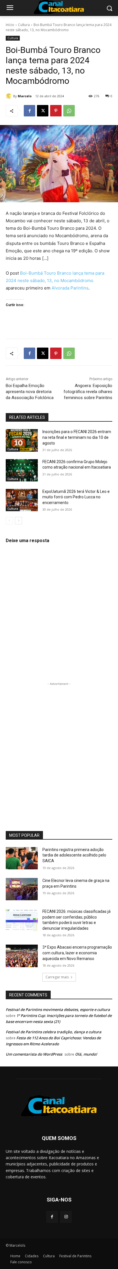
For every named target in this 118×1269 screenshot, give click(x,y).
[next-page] (18, 520)
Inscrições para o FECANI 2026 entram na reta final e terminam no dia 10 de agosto (76, 437)
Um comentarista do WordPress (34, 1054)
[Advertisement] (59, 746)
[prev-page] (9, 520)
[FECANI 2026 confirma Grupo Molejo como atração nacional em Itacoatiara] (22, 470)
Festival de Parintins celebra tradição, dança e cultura (53, 1031)
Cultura (24, 24)
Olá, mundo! (86, 1054)
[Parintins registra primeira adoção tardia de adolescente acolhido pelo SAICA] (22, 858)
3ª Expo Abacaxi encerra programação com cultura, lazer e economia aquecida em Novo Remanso (77, 953)
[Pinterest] (56, 110)
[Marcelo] (9, 96)
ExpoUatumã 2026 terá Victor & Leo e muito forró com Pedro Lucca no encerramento (76, 497)
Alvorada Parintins (70, 288)
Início (10, 24)
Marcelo (25, 96)
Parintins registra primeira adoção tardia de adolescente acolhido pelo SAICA (74, 855)
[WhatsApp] (69, 110)
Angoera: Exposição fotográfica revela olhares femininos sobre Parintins (88, 391)
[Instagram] (66, 1216)
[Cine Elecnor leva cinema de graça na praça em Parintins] (22, 889)
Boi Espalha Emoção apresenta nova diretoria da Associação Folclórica (30, 391)
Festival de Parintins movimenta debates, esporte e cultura (58, 1009)
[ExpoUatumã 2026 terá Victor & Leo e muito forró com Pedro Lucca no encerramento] (22, 500)
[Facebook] (29, 110)
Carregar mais (57, 977)
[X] (42, 110)
